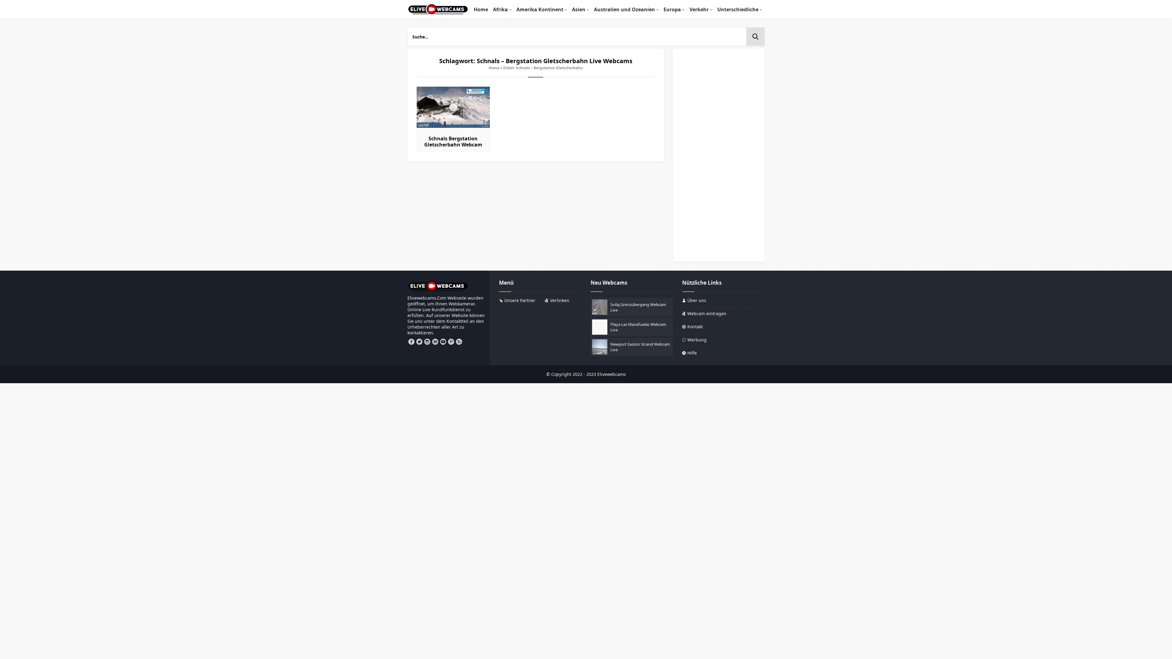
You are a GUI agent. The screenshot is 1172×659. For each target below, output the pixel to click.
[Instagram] (427, 342)
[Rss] (459, 342)
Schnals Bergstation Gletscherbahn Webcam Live (453, 144)
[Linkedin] (435, 342)
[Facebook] (411, 342)
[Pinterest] (451, 342)
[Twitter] (419, 342)
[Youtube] (443, 342)
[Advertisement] (718, 158)
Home (494, 67)
